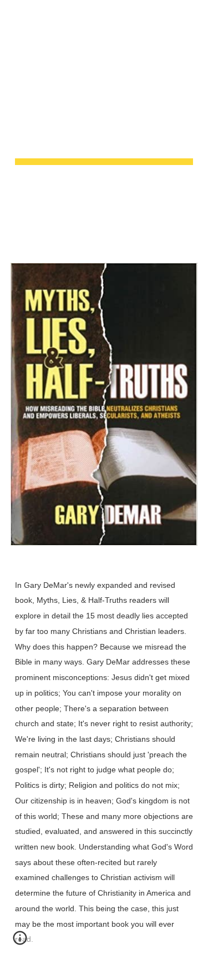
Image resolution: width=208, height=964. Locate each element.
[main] (104, 124)
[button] (13, 15)
